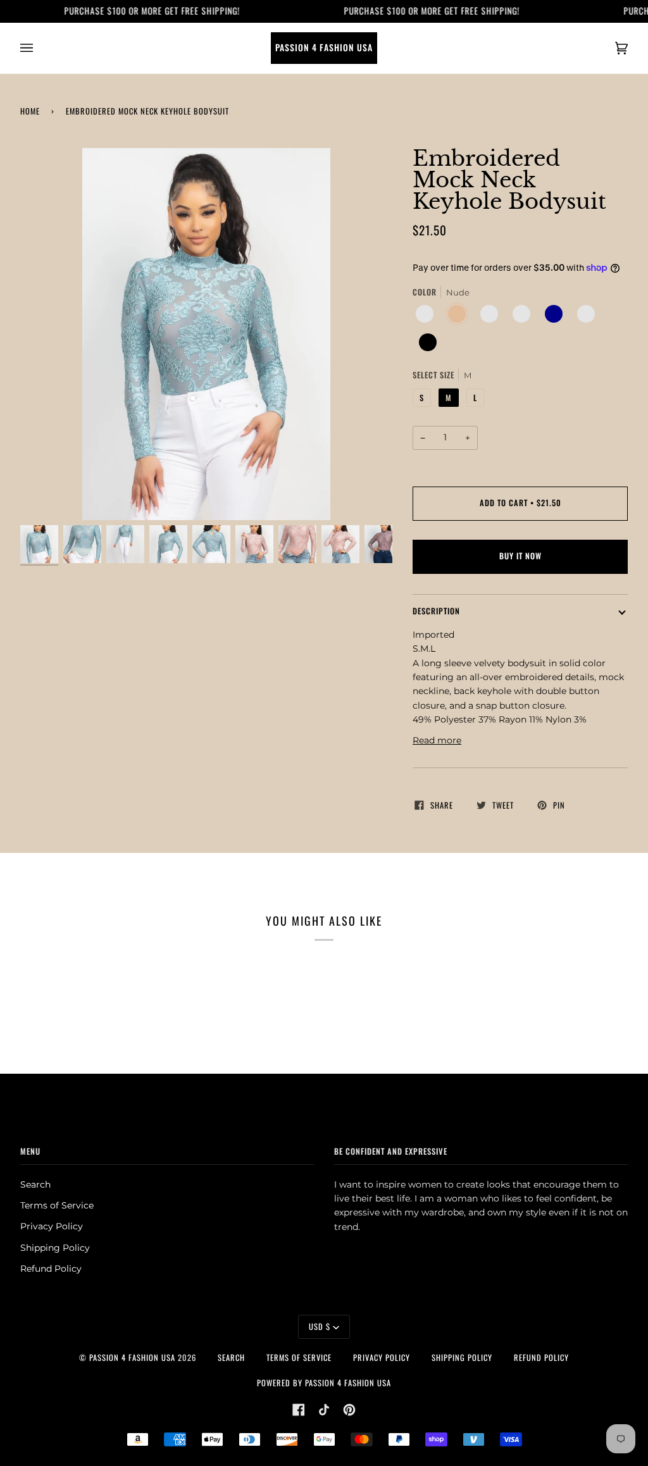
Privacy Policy (51, 1226)
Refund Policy (51, 1268)
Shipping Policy (55, 1247)
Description (436, 611)
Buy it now (520, 556)
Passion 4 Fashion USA (132, 1357)
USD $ (319, 1326)
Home (30, 111)
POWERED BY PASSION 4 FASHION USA (324, 1383)
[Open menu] (39, 48)
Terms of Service (57, 1205)
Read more (437, 740)
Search (35, 1184)
